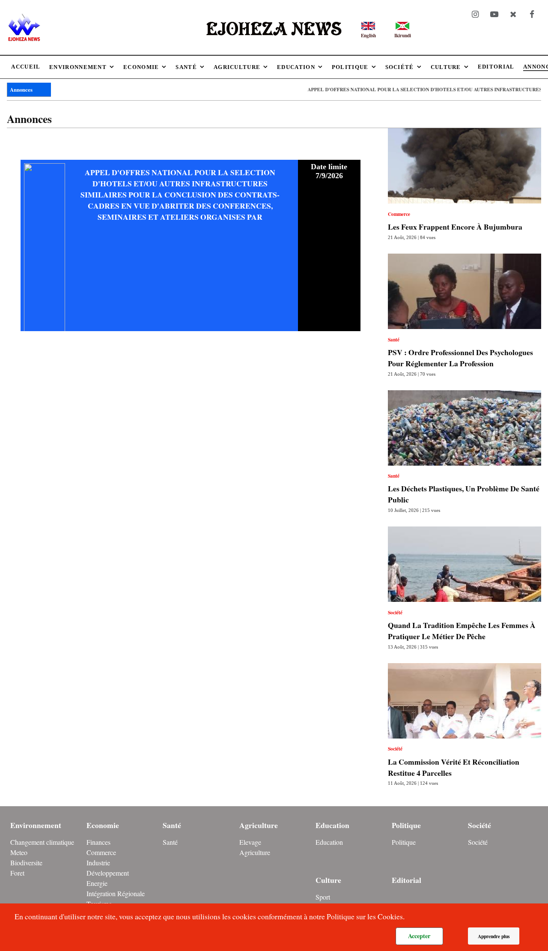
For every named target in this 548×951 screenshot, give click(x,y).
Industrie (98, 862)
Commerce (101, 852)
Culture (328, 879)
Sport (323, 896)
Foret (17, 872)
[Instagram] (475, 14)
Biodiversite (26, 862)
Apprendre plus (493, 936)
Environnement (35, 825)
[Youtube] (494, 14)
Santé (172, 825)
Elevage (250, 841)
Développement (107, 872)
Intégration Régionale (115, 893)
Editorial (406, 879)
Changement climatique (42, 841)
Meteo (18, 852)
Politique (406, 825)
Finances (98, 841)
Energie (96, 883)
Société (479, 825)
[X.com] (512, 14)
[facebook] (531, 14)
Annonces (21, 89)
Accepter (419, 935)
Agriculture (258, 825)
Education (332, 825)
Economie (102, 825)
